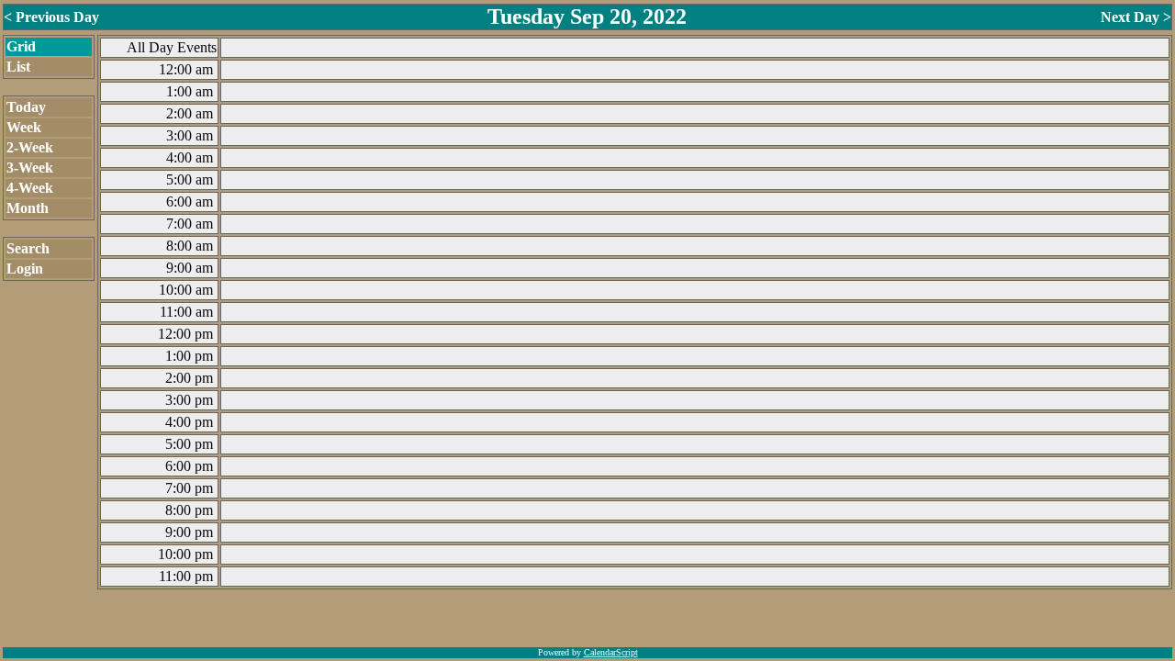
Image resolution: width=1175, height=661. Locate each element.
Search (28, 248)
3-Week (29, 167)
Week (23, 127)
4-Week (29, 188)
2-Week (29, 147)
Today (26, 107)
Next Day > (1136, 17)
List (18, 66)
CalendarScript (611, 652)
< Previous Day (51, 17)
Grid (21, 46)
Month (27, 208)
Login (24, 268)
